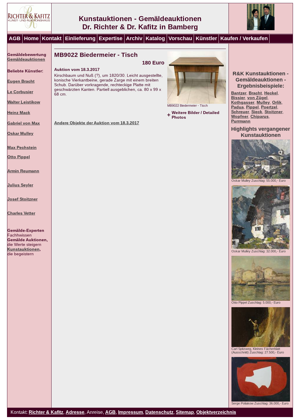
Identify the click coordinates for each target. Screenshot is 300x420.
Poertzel (269, 107)
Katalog (155, 38)
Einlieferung (80, 38)
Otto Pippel (18, 156)
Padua (237, 107)
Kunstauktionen (23, 249)
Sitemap (185, 412)
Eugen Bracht (21, 81)
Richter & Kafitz (46, 412)
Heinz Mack (18, 112)
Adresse (75, 412)
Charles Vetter (21, 213)
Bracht (255, 93)
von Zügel (257, 97)
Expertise (110, 38)
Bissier (238, 97)
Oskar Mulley (20, 133)
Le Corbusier (20, 91)
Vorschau (180, 38)
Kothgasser (242, 102)
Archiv (134, 38)
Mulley (263, 102)
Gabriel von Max (23, 123)
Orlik (277, 102)
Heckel (271, 93)
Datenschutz (159, 412)
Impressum (130, 412)
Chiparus (259, 116)
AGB (15, 38)
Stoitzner (273, 111)
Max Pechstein (22, 147)
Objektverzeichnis (216, 412)
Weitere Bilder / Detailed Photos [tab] (195, 115)
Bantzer (238, 93)
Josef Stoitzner (22, 199)
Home (31, 38)
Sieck (256, 111)
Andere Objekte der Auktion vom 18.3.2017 (96, 122)
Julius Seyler (20, 185)
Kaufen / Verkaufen (244, 38)
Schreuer (240, 111)
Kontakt (52, 38)
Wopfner (239, 116)
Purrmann (240, 121)
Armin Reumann (23, 171)
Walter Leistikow (23, 102)
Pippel (252, 107)
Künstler (206, 38)
